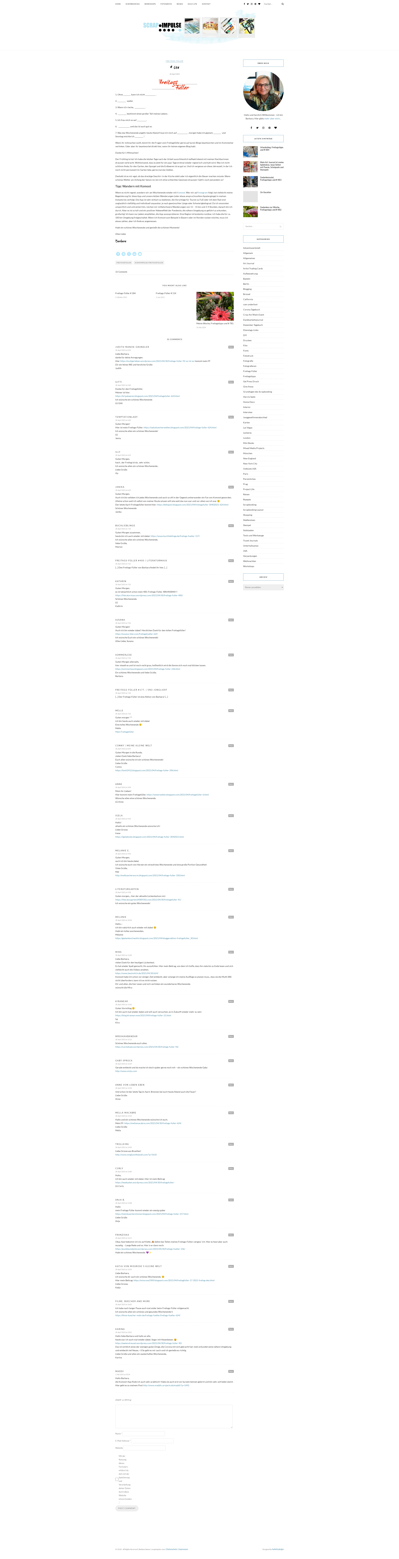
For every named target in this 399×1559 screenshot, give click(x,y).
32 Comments (121, 272)
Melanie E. (122, 850)
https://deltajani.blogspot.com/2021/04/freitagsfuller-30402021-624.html (192, 504)
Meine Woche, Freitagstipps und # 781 (214, 323)
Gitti (118, 382)
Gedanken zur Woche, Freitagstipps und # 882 (270, 208)
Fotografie (166, 4)
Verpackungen (250, 556)
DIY (245, 335)
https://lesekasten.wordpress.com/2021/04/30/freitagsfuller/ (144, 1182)
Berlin (246, 284)
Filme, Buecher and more (132, 1301)
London (246, 438)
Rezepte (247, 499)
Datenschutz (171, 1549)
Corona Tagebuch (251, 309)
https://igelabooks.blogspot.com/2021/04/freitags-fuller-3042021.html (149, 836)
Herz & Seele (249, 396)
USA (245, 550)
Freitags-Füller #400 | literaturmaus (141, 560)
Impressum (183, 1549)
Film (245, 345)
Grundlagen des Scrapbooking (257, 391)
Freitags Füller (174, 61)
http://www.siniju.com (126, 1071)
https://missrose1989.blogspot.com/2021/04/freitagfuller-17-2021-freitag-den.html (174, 1280)
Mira (118, 952)
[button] (118, 254)
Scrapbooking (133, 4)
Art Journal (248, 263)
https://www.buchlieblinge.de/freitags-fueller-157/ (175, 536)
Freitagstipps (249, 376)
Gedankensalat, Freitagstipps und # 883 (270, 178)
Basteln (246, 278)
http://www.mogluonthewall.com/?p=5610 (136, 1154)
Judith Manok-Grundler (132, 347)
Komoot (181, 192)
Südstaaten (248, 530)
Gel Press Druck (251, 381)
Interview (247, 412)
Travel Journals (250, 540)
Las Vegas (247, 427)
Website (119, 1448)
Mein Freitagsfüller (124, 731)
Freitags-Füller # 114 (166, 293)
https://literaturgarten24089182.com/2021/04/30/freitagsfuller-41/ (148, 899)
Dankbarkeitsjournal (253, 319)
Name (118, 1433)
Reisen (180, 4)
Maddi (119, 1371)
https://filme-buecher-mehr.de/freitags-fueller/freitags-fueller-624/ (147, 1315)
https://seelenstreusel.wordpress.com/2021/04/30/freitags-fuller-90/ (148, 1343)
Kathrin (120, 581)
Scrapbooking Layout (253, 509)
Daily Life (192, 4)
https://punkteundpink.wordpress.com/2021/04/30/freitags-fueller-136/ (150, 1249)
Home (118, 4)
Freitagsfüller (124, 263)
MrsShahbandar (126, 1036)
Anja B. (120, 1200)
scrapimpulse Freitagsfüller (149, 263)
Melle (119, 710)
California (248, 299)
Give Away (248, 386)
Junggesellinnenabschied (255, 417)
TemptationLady (126, 417)
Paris (245, 473)
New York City (250, 463)
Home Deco (249, 402)
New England (249, 458)
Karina (120, 1329)
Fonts (246, 350)
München (247, 453)
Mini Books (248, 443)
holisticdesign (278, 1549)
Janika (120, 487)
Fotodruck (248, 355)
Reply (231, 347)
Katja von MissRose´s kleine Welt (138, 1266)
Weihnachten (249, 561)
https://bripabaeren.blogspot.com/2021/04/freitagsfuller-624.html (147, 396)
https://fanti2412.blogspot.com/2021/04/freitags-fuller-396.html (146, 770)
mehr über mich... (272, 118)
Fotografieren (249, 366)
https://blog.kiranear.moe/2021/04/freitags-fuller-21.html (143, 1015)
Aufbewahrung (250, 273)
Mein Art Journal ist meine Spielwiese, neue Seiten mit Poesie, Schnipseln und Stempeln (272, 166)
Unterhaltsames (250, 545)
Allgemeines (249, 258)
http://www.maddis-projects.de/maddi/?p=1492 (166, 1385)
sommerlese (123, 655)
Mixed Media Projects (253, 448)
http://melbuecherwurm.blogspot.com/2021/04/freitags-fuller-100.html (150, 875)
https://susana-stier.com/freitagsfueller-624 (136, 634)
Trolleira (122, 1144)
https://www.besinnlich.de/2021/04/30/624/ (136, 973)
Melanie (121, 917)
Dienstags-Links (250, 330)
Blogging (247, 289)
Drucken (247, 340)
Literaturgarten (127, 889)
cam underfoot (250, 304)
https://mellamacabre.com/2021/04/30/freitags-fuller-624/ (152, 1123)
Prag (245, 484)
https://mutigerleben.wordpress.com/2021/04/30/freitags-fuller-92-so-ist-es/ (157, 361)
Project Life (248, 489)
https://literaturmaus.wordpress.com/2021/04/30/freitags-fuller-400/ (149, 595)
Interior (247, 407)
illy (117, 452)
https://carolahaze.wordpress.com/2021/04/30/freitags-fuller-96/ (147, 1046)
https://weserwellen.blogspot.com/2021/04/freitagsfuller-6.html (178, 794)
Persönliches (249, 479)
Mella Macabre (125, 1112)
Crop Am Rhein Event (253, 314)
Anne (118, 784)
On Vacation (265, 192)
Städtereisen (249, 520)
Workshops (150, 4)
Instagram (203, 192)
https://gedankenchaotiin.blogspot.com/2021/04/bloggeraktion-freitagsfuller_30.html (156, 938)
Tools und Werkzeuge (253, 535)
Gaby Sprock (124, 1060)
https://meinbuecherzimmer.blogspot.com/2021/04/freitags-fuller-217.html (151, 1214)
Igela (119, 815)
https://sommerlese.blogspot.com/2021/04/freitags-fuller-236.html (147, 669)
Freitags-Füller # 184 (125, 293)
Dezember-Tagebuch (253, 325)
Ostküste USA (249, 468)
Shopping (247, 515)
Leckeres (247, 432)
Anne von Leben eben (130, 1085)
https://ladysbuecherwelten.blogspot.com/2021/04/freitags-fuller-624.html (180, 427)
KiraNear (121, 1001)
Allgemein (248, 253)
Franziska (122, 1235)
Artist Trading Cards (253, 268)
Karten (246, 422)
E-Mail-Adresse (123, 1441)
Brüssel (246, 294)
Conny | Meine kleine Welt (133, 745)
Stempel (247, 525)
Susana (120, 620)
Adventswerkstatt (251, 248)
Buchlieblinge (125, 525)
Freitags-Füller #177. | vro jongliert (141, 690)
